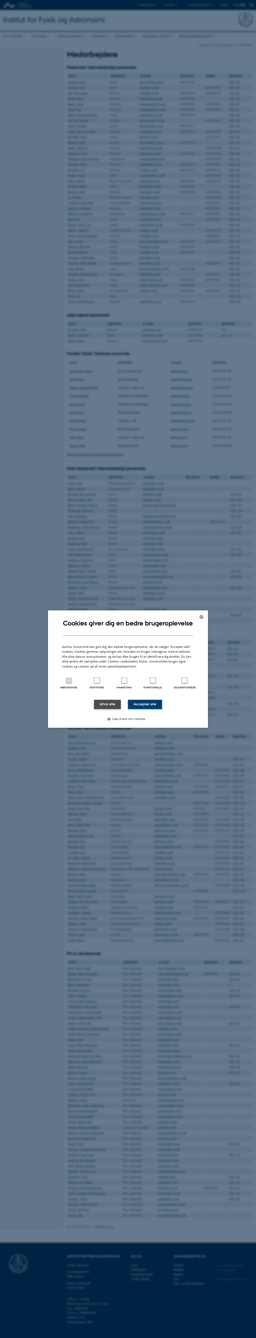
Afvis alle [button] (107, 704)
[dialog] (128, 669)
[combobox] (201, 617)
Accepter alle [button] (145, 704)
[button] (127, 719)
